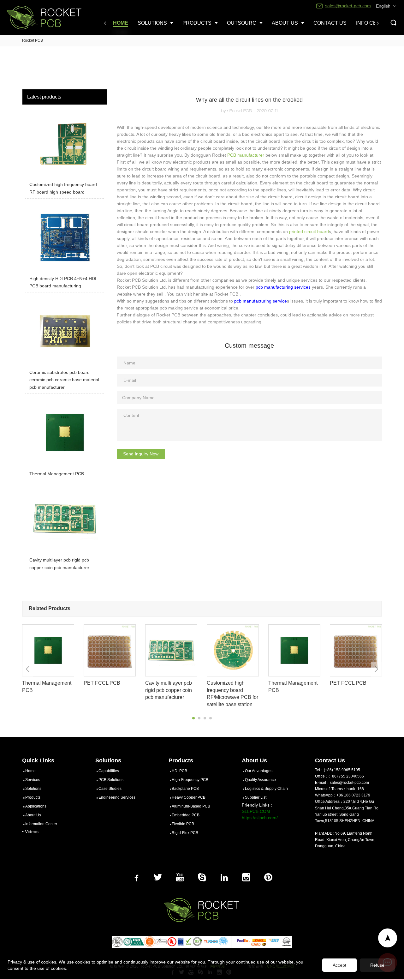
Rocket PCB (32, 40)
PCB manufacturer (245, 155)
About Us (33, 815)
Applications (35, 806)
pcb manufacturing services (283, 287)
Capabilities (108, 771)
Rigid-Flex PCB (185, 833)
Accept (339, 965)
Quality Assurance (260, 780)
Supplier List (255, 797)
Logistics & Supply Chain (266, 788)
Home (30, 771)
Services (32, 780)
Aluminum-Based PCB (191, 806)
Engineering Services (116, 797)
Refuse (377, 965)
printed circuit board (309, 231)
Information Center (41, 824)
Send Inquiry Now (140, 453)
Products (32, 797)
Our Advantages (258, 771)
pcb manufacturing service (260, 300)
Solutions (33, 788)
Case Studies (110, 788)
